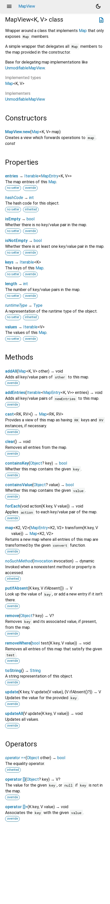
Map (83, 30)
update (11, 692)
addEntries (15, 392)
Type (37, 305)
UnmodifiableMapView (25, 68)
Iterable (31, 176)
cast (9, 414)
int (31, 197)
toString (13, 670)
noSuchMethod (18, 561)
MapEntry (49, 176)
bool (31, 219)
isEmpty (12, 219)
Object (36, 463)
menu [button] (9, 6)
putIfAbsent (16, 588)
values (11, 327)
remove (12, 615)
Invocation (43, 561)
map (9, 527)
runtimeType (16, 305)
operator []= (16, 806)
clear (9, 441)
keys (9, 262)
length (11, 283)
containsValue (18, 484)
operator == (15, 757)
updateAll (14, 713)
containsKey (17, 463)
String (35, 670)
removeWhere (17, 643)
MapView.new (17, 131)
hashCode (14, 197)
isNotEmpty (16, 240)
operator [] (15, 779)
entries (11, 176)
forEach (12, 506)
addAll (11, 371)
